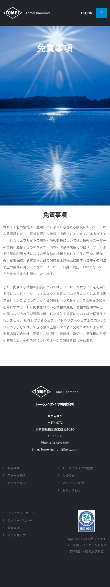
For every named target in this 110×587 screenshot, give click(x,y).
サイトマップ (16, 535)
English (86, 12)
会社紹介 (68, 475)
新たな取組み (16, 483)
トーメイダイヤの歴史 (77, 468)
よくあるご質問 (73, 483)
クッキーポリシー (19, 520)
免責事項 (13, 527)
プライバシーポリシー (22, 513)
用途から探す (16, 475)
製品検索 (13, 468)
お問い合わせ (71, 490)
